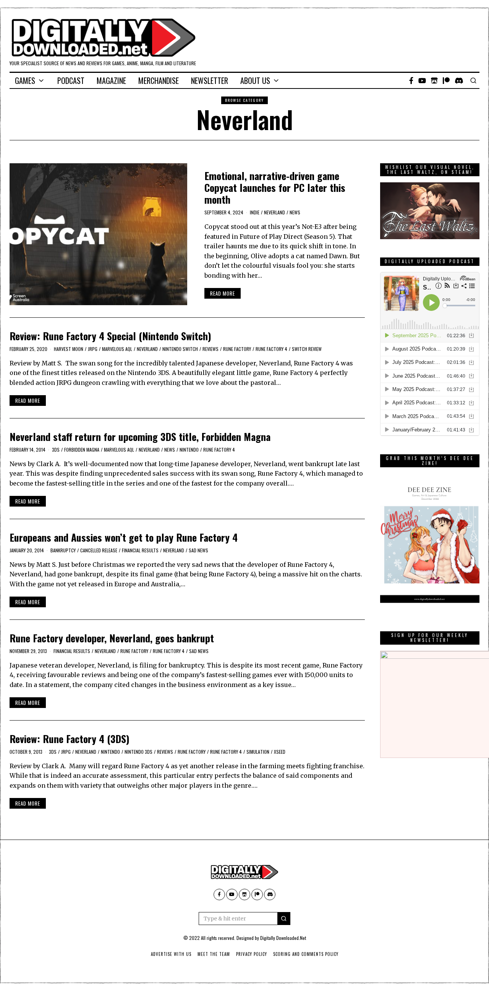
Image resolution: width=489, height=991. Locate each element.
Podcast (70, 80)
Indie (254, 212)
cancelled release (98, 550)
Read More (222, 293)
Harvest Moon (68, 349)
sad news (198, 550)
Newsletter (209, 80)
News (295, 212)
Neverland (274, 212)
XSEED (279, 751)
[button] (283, 918)
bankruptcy (63, 550)
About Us (255, 80)
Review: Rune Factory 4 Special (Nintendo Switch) (110, 335)
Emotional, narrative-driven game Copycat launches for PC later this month (274, 187)
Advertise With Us (171, 954)
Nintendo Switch (180, 349)
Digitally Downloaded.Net (283, 938)
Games (25, 80)
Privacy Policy (251, 954)
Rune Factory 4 (271, 349)
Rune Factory (237, 349)
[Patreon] (446, 80)
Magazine (111, 80)
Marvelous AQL (117, 349)
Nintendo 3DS (138, 751)
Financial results (140, 550)
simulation (257, 751)
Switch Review (307, 349)
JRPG (92, 349)
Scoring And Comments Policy (305, 954)
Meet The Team (214, 954)
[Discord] (459, 80)
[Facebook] (411, 80)
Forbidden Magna (81, 449)
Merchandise (158, 80)
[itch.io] (434, 80)
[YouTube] (422, 80)
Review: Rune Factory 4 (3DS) (70, 738)
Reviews (210, 349)
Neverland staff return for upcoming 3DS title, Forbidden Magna (140, 436)
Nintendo (189, 449)
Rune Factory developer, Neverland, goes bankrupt (112, 638)
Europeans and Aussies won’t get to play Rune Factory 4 (124, 537)
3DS (56, 449)
